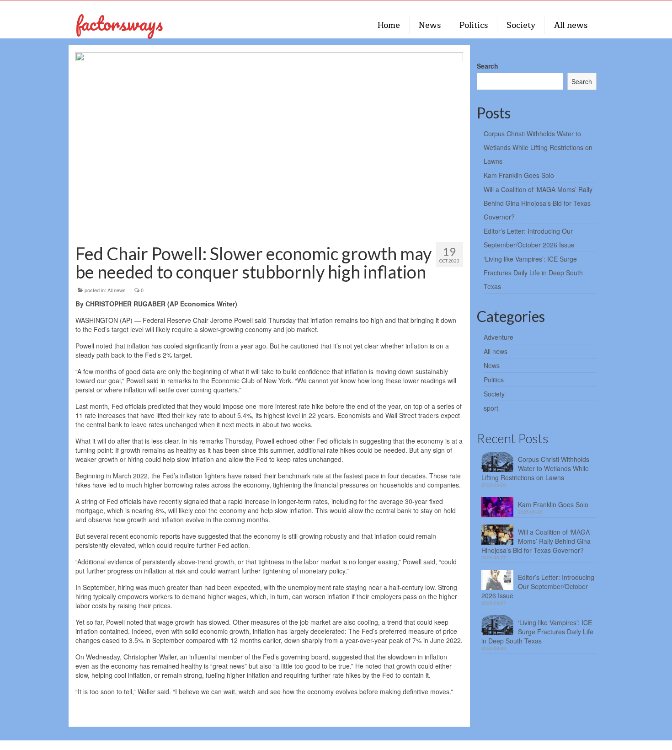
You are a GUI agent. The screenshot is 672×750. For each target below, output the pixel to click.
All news (116, 290)
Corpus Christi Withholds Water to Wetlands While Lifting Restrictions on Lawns (538, 147)
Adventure (498, 337)
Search (487, 65)
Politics (494, 379)
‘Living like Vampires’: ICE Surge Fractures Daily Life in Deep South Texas (533, 272)
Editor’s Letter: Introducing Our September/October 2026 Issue (537, 586)
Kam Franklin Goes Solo (519, 175)
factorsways (119, 23)
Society (494, 393)
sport (491, 407)
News (492, 365)
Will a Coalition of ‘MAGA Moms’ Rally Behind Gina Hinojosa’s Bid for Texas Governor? (538, 203)
